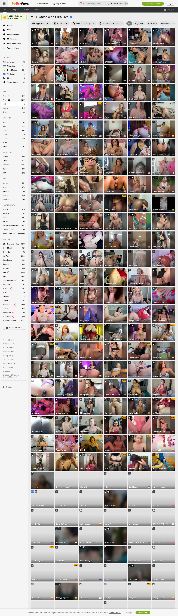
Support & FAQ (8, 340)
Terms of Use (8, 359)
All (129, 23)
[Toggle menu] (4, 3)
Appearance (41, 23)
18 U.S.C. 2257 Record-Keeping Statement (11, 376)
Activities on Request (111, 23)
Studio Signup (8, 367)
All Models (7, 371)
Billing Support (8, 344)
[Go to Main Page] (21, 3)
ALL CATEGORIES (15, 328)
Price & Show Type (83, 23)
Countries (61, 23)
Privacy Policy (8, 356)
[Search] (107, 3)
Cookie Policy (115, 613)
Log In (170, 4)
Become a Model (9, 363)
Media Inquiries (8, 352)
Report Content (8, 348)
